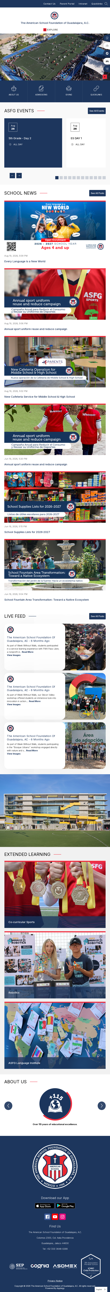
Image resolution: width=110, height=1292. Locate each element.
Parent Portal (67, 3)
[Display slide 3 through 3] (65, 177)
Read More (27, 652)
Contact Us (49, 3)
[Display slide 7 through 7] (82, 177)
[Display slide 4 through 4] (69, 177)
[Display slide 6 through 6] (78, 177)
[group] (55, 1107)
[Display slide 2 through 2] (61, 177)
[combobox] (101, 1289)
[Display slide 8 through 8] (87, 177)
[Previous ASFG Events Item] (12, 175)
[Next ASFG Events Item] (19, 175)
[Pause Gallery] (105, 77)
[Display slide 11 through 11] (99, 177)
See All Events (96, 110)
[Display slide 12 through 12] (104, 177)
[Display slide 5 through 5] (74, 177)
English (99, 1289)
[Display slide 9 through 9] (91, 177)
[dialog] (55, 894)
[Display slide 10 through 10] (95, 177)
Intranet (83, 3)
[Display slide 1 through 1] (56, 177)
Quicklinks (96, 3)
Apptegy (61, 1288)
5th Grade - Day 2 (20, 138)
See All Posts (97, 193)
